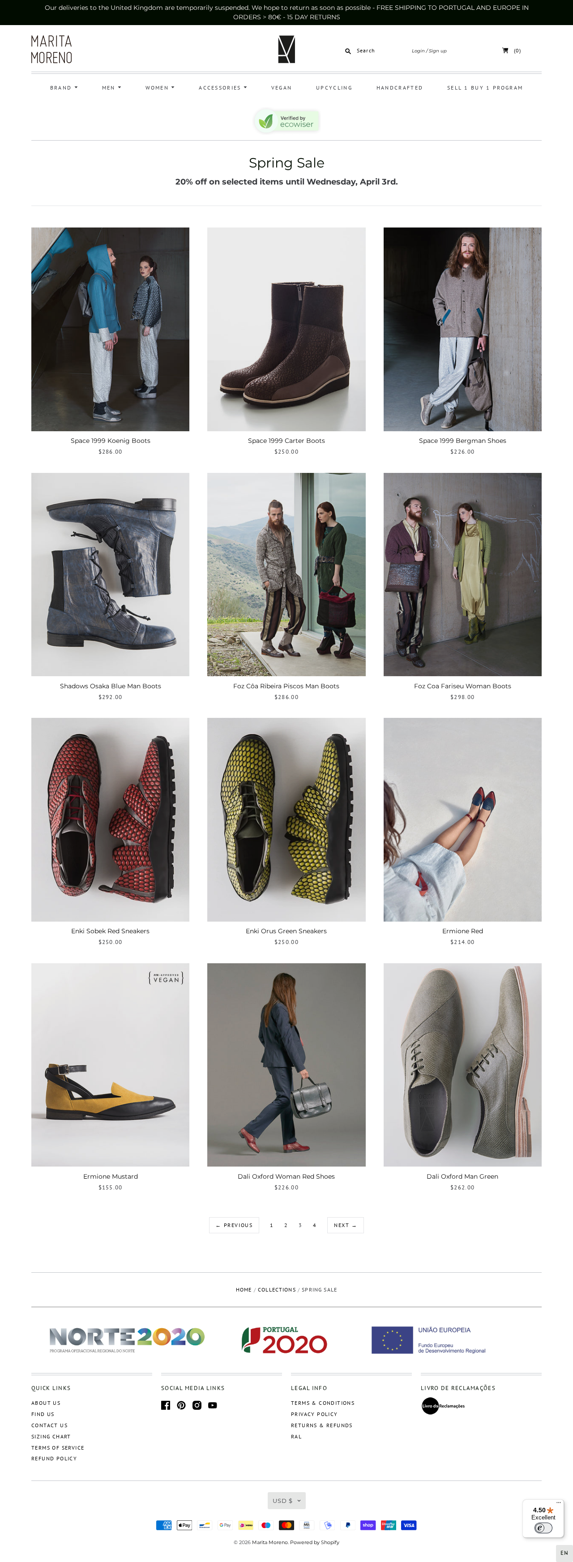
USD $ (283, 1500)
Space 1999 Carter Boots (286, 441)
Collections (277, 1289)
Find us (43, 1414)
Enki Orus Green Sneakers (286, 931)
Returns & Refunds (322, 1425)
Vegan (281, 87)
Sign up (438, 51)
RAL (296, 1436)
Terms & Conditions (323, 1402)
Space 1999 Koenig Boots (110, 441)
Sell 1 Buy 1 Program (485, 87)
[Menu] (558, 1504)
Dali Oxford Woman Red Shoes (286, 1176)
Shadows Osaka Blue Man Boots (110, 686)
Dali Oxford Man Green (462, 1176)
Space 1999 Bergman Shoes (462, 441)
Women (158, 87)
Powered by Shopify (314, 1542)
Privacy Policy (314, 1414)
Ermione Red (462, 931)
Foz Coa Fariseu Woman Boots (462, 686)
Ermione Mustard (110, 1176)
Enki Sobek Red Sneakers (110, 931)
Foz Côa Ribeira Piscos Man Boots (286, 686)
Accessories (221, 87)
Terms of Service (57, 1447)
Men (110, 87)
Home (244, 1289)
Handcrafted (399, 87)
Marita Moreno (270, 1542)
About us (45, 1402)
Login (418, 51)
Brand (62, 87)
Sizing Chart (51, 1436)
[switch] (543, 1528)
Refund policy (54, 1458)
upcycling (334, 87)
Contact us (49, 1425)
